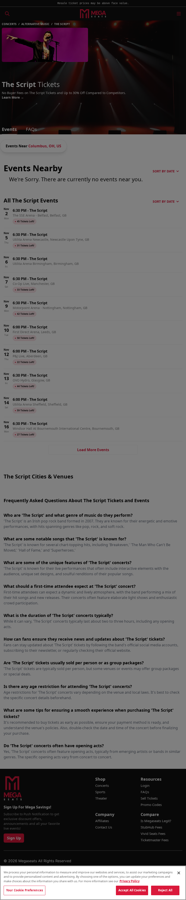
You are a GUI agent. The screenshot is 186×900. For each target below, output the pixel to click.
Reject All (165, 890)
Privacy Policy (130, 881)
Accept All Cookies (132, 890)
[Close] (179, 873)
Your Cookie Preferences (24, 890)
